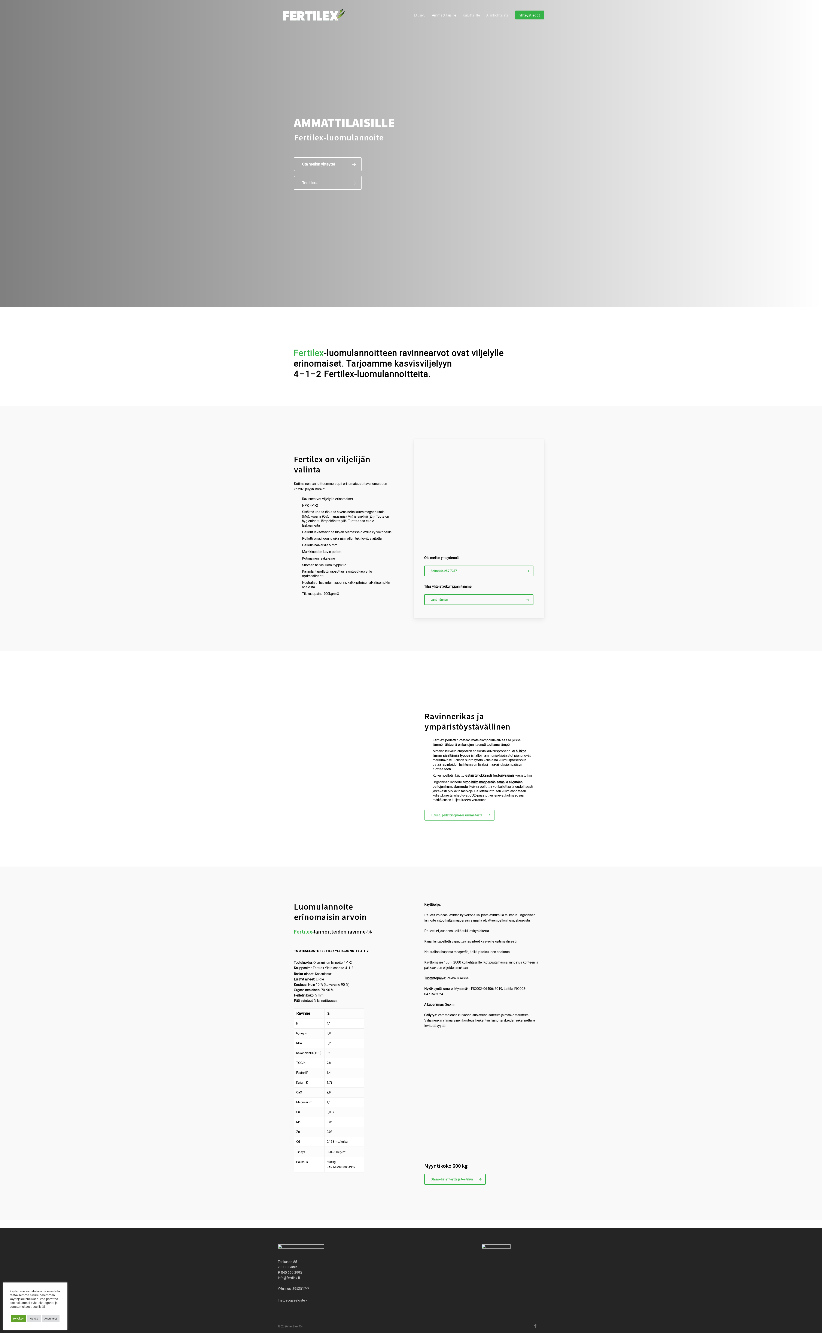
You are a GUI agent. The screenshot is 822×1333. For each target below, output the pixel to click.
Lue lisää (39, 1307)
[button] (328, 164)
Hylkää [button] (34, 1318)
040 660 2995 (291, 1272)
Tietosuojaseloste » (293, 1300)
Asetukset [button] (50, 1318)
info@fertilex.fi (289, 1278)
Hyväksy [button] (18, 1318)
